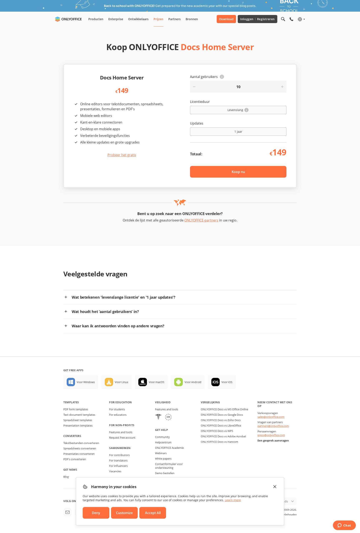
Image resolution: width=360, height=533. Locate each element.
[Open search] (283, 19)
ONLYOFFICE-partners (201, 220)
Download (226, 19)
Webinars (161, 453)
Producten (95, 19)
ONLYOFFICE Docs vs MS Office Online (224, 409)
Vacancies (115, 471)
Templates (71, 402)
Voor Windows (86, 382)
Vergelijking (210, 402)
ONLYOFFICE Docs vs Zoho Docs (221, 420)
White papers (163, 458)
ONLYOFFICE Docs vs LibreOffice (221, 425)
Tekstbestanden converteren (81, 443)
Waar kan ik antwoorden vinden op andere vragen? (118, 325)
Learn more (233, 500)
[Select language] (301, 19)
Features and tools (120, 432)
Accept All (153, 513)
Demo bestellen (164, 473)
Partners (174, 19)
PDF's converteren (74, 459)
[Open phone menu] (291, 19)
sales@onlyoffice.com (271, 417)
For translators (118, 460)
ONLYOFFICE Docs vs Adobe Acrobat (223, 436)
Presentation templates (77, 425)
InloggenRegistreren (257, 19)
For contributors (119, 455)
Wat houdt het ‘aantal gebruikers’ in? (105, 311)
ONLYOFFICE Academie (169, 448)
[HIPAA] (158, 417)
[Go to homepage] (68, 19)
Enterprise (115, 19)
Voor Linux (121, 382)
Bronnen (192, 19)
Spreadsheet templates (77, 420)
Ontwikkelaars (138, 19)
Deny (96, 513)
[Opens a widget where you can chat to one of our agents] (344, 526)
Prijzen (158, 19)
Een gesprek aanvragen (273, 440)
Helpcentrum (163, 442)
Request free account (122, 437)
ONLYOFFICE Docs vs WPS (217, 431)
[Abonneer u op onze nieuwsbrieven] (67, 512)
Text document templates (79, 415)
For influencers (118, 466)
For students (117, 409)
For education (120, 402)
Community (162, 437)
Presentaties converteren (79, 454)
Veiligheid (163, 402)
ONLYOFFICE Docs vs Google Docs (222, 415)
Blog (66, 477)
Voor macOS (156, 382)
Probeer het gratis (122, 155)
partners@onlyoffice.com (273, 426)
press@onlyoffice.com (271, 435)
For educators (117, 415)
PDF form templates (75, 409)
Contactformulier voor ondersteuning (169, 466)
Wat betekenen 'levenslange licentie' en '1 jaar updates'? (123, 297)
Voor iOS (226, 382)
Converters (72, 436)
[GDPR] (168, 417)
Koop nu (238, 171)
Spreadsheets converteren (79, 448)
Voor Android (193, 382)
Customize (124, 513)
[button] (221, 76)
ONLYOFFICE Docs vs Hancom (219, 442)
